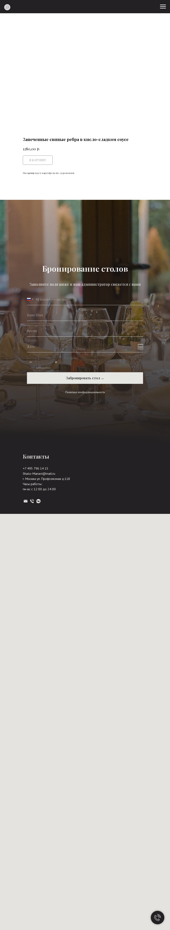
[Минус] (30, 705)
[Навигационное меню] (163, 7)
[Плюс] (56, 705)
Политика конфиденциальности (85, 735)
